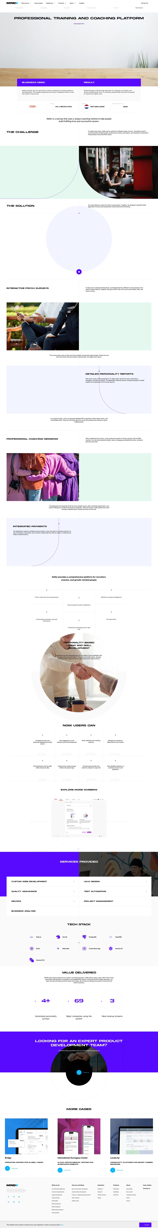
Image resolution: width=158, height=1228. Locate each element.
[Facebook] (9, 1197)
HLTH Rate (115, 1194)
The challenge (43, 7)
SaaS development (56, 1203)
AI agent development (57, 1194)
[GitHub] (14, 1202)
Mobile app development (57, 1209)
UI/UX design (55, 1200)
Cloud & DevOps (55, 1197)
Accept (146, 1225)
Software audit (75, 1200)
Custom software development (79, 1191)
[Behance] (9, 1202)
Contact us (146, 1188)
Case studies (147, 1185)
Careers (128, 1200)
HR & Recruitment (102, 1194)
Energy (99, 1197)
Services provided (91, 7)
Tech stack (115, 7)
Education (100, 1191)
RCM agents (116, 1189)
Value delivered (139, 7)
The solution (67, 7)
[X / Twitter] (19, 1202)
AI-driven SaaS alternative (58, 1191)
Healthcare (100, 1189)
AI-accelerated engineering (58, 1189)
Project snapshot (19, 7)
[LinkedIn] (19, 1197)
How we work (129, 1191)
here (61, 1225)
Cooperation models (131, 1194)
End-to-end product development (80, 1189)
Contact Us (144, 3)
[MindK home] (12, 3)
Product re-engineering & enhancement (81, 1194)
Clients (128, 1197)
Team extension (75, 1197)
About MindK (129, 1189)
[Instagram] (14, 1197)
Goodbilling (116, 1191)
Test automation (55, 1212)
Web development (56, 1206)
